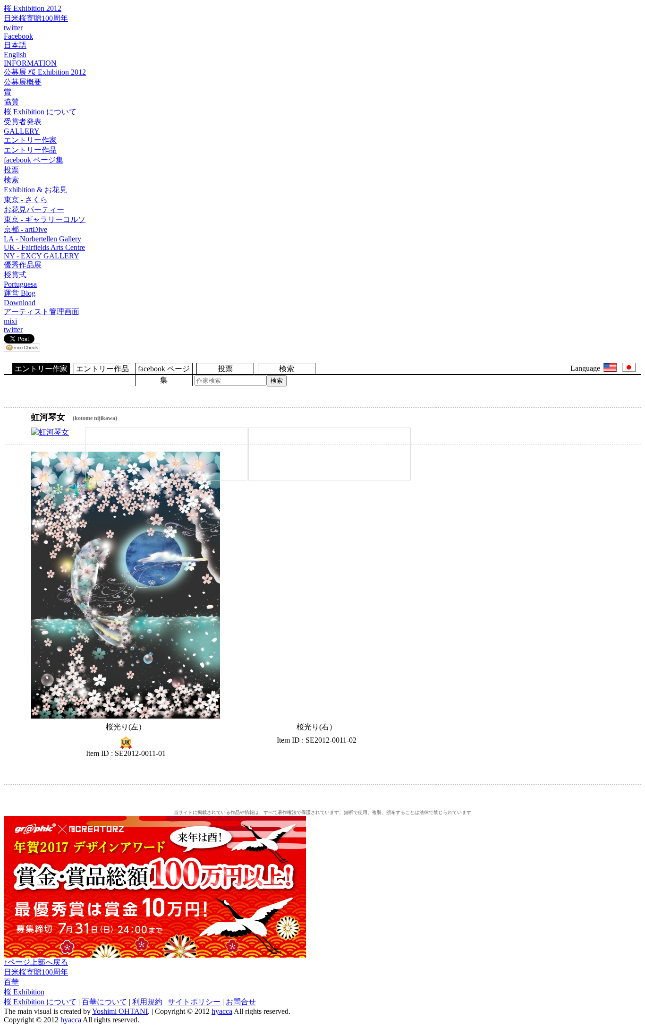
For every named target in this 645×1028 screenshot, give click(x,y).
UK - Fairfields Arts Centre (44, 247)
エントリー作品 (30, 150)
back (621, 399)
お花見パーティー (34, 210)
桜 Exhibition (24, 992)
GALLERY (22, 131)
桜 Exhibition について (40, 112)
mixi (10, 321)
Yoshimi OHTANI (120, 1011)
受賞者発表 (23, 122)
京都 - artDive (25, 229)
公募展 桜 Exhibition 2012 (45, 72)
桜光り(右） (316, 585)
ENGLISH (610, 367)
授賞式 (15, 275)
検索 (11, 180)
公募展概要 (23, 82)
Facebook (18, 36)
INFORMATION (30, 63)
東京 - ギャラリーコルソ (44, 219)
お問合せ (241, 1002)
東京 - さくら (26, 200)
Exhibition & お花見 (35, 190)
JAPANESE (629, 367)
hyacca (222, 1011)
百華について (104, 1002)
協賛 (11, 102)
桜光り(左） (125, 585)
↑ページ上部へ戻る (36, 962)
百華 (11, 982)
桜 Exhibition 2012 (32, 8)
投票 (11, 170)
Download (19, 303)
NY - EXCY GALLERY (41, 256)
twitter (13, 28)
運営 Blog (19, 293)
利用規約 (147, 1002)
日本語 (15, 45)
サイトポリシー (194, 1002)
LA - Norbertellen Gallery (42, 239)
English (15, 55)
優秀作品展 (23, 265)
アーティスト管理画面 (41, 312)
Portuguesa (20, 284)
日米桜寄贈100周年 (36, 18)
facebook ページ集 (33, 160)
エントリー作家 (30, 140)
